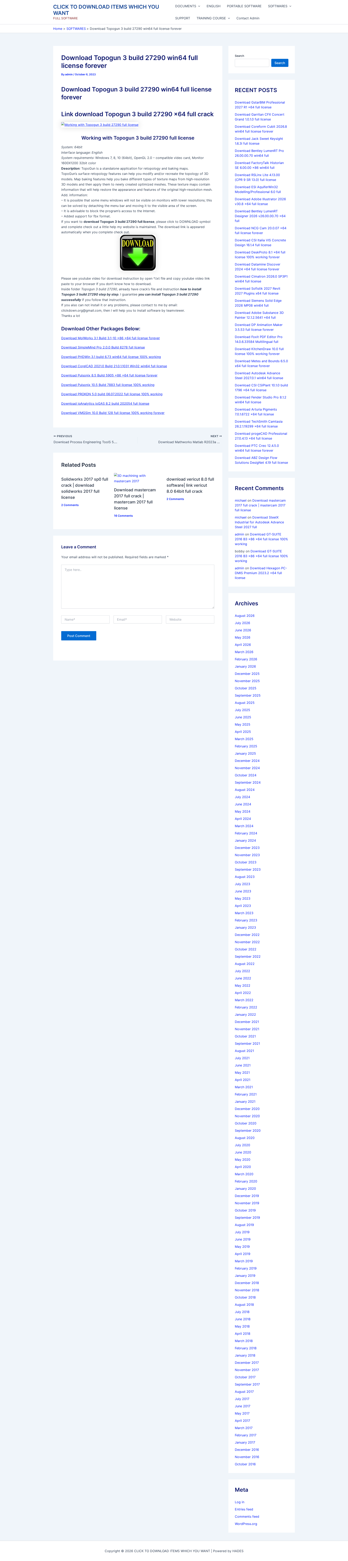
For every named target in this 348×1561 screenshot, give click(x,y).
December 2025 (247, 674)
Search (239, 55)
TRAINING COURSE (211, 18)
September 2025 (248, 695)
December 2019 (247, 1196)
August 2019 (244, 1225)
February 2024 (246, 833)
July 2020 (242, 1145)
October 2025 (245, 688)
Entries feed (244, 1509)
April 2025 (243, 732)
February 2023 (246, 920)
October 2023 (245, 862)
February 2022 (246, 1007)
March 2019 (244, 1261)
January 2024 (245, 840)
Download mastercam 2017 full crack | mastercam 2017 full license (260, 505)
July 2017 (242, 1399)
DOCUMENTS (185, 6)
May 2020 (242, 1160)
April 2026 (243, 645)
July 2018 (242, 1312)
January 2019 (245, 1276)
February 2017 (245, 1435)
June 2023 (243, 891)
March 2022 (244, 1000)
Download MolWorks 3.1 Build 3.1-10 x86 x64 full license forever (110, 338)
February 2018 (246, 1348)
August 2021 (244, 1051)
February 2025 (246, 746)
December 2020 (247, 1109)
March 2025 (244, 739)
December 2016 (247, 1450)
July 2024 (242, 797)
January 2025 (245, 753)
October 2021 (245, 1036)
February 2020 (246, 1181)
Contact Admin (247, 18)
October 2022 (245, 949)
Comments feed (247, 1516)
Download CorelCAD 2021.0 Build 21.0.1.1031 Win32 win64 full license (114, 366)
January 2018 (245, 1355)
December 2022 (247, 935)
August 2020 (245, 1138)
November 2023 (247, 855)
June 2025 (243, 717)
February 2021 (246, 1094)
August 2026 (245, 616)
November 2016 (247, 1457)
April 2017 (242, 1421)
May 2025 (242, 724)
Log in (239, 1502)
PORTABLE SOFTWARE (244, 6)
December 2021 (247, 1022)
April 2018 (242, 1334)
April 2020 (243, 1167)
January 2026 (245, 666)
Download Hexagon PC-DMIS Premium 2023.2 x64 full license (261, 573)
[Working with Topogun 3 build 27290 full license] (99, 124)
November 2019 (247, 1203)
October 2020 (245, 1123)
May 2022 (242, 985)
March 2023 (244, 913)
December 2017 (247, 1363)
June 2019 (243, 1239)
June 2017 (242, 1406)
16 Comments (123, 515)
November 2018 (247, 1290)
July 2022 (242, 971)
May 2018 (242, 1326)
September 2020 (248, 1130)
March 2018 (244, 1341)
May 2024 (242, 811)
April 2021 (242, 1080)
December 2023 (247, 848)
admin (239, 534)
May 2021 (242, 1072)
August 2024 (245, 790)
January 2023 (245, 927)
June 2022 (243, 978)
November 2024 (247, 768)
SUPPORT (182, 18)
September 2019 (247, 1218)
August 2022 (245, 964)
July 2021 (242, 1058)
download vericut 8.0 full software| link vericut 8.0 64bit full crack (190, 485)
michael (240, 500)
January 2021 (245, 1101)
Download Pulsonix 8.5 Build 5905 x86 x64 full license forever (109, 375)
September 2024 (248, 782)
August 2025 (245, 703)
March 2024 (244, 826)
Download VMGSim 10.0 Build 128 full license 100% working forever (113, 413)
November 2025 (247, 681)
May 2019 (242, 1247)
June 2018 (243, 1319)
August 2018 (244, 1305)
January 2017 (245, 1442)
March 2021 (244, 1087)
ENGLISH (214, 6)
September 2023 (248, 869)
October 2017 (245, 1377)
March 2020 (244, 1174)
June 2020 (243, 1152)
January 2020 (245, 1189)
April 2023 (243, 906)
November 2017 (247, 1370)
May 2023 (242, 898)
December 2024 (247, 761)
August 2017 (244, 1392)
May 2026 (242, 637)
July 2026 (242, 623)
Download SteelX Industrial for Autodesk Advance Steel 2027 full (259, 522)
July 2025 (242, 710)
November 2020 (247, 1116)
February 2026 (246, 659)
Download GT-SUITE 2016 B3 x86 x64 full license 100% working (261, 539)
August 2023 (245, 877)
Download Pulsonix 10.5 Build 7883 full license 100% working (107, 385)
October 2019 (245, 1210)
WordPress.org (246, 1524)
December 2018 (247, 1283)
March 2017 (244, 1428)
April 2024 (243, 819)
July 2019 (242, 1232)
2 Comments (70, 505)
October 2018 (245, 1297)
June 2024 (243, 804)
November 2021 (247, 1029)
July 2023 (242, 884)
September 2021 (247, 1043)
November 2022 (247, 942)
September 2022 (248, 956)
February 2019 (246, 1268)
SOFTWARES (277, 6)
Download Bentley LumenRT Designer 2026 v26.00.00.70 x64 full (260, 216)
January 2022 (245, 1014)
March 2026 (244, 652)
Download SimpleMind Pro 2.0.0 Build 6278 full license (103, 347)
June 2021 (243, 1065)
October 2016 (245, 1464)
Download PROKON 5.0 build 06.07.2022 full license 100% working (112, 394)
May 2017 (242, 1413)
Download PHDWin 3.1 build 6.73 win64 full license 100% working (111, 357)
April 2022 (243, 993)
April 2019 (242, 1254)
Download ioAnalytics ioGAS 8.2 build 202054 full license (105, 403)
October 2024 (245, 775)
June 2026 (243, 630)
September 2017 (247, 1384)
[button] (198, 6)
